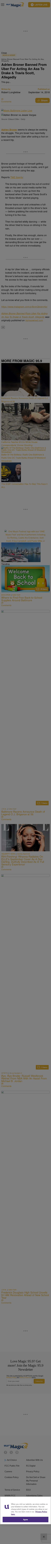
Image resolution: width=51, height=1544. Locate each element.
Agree (25, 1519)
